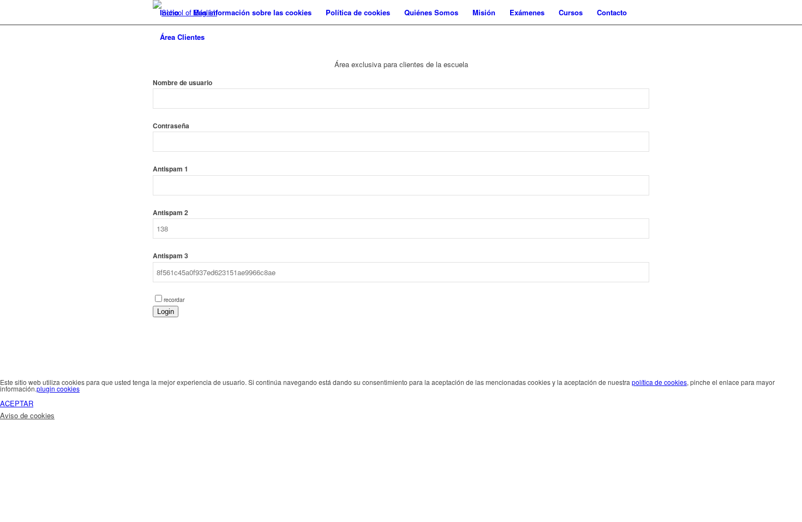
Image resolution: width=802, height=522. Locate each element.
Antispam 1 (170, 169)
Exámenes (527, 12)
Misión (483, 12)
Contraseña (171, 125)
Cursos (571, 12)
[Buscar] (222, 37)
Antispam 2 (170, 212)
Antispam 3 (170, 255)
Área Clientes (182, 37)
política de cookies (659, 382)
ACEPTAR (16, 403)
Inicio (169, 12)
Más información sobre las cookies (252, 12)
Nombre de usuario (182, 82)
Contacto (612, 12)
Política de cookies (358, 12)
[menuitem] (222, 37)
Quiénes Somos (431, 12)
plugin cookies (58, 388)
